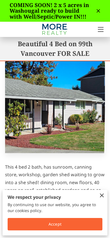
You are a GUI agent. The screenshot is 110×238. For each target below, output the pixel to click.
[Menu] (100, 29)
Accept (55, 224)
